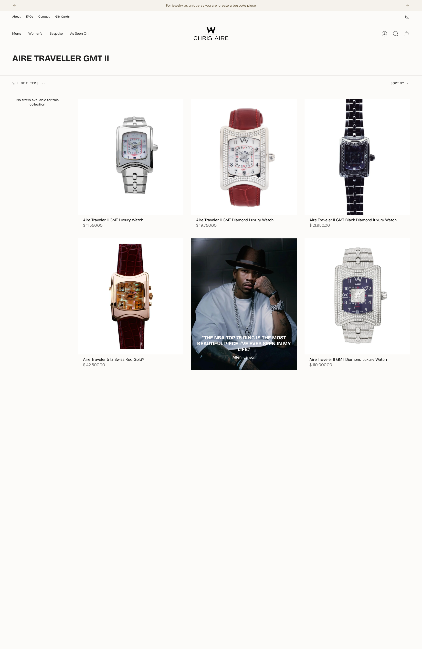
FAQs (29, 17)
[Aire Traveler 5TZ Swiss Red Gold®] (130, 296)
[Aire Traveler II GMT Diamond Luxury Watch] (243, 157)
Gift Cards (62, 17)
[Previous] (14, 5)
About (16, 17)
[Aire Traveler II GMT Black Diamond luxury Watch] (357, 157)
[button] (17, 34)
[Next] (407, 5)
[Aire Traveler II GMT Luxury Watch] (130, 157)
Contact (44, 17)
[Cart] (406, 34)
